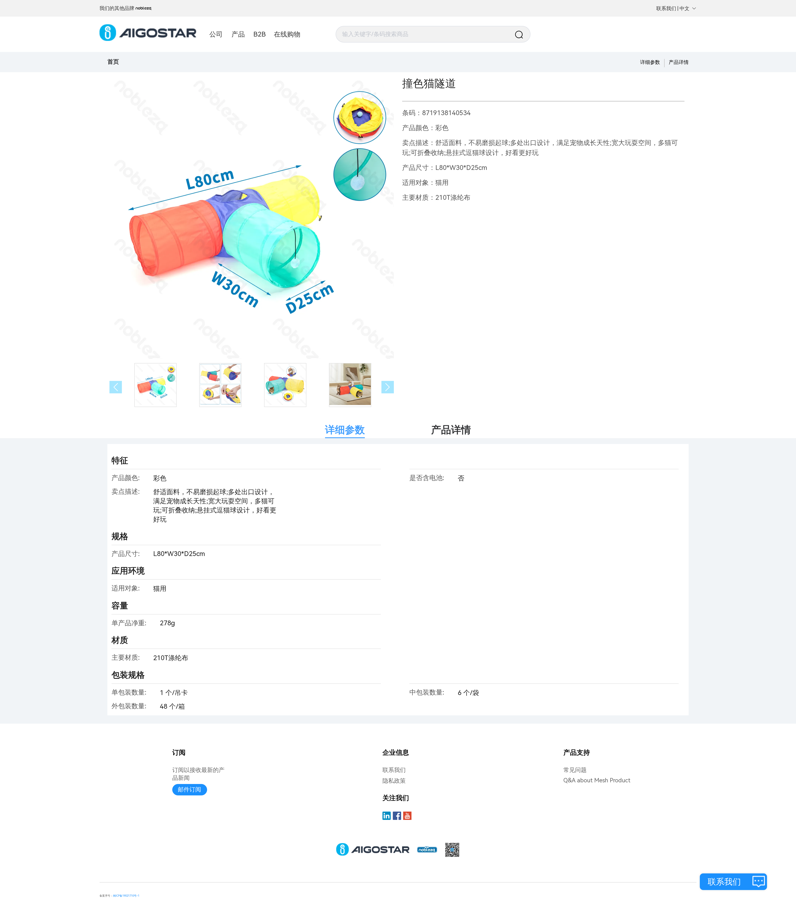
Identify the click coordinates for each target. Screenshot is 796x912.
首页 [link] (113, 61)
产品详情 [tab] (451, 430)
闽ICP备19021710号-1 (126, 895)
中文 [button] (684, 8)
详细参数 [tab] (345, 430)
